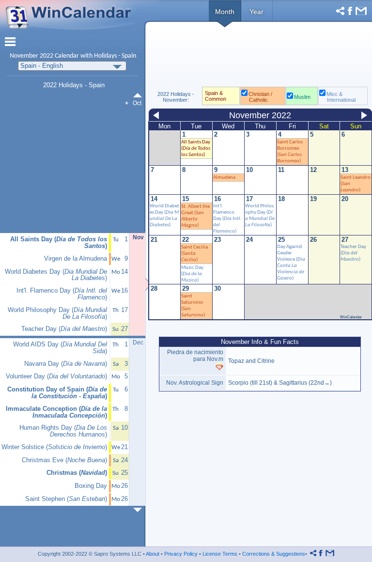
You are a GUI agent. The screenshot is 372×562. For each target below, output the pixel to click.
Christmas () (76, 472)
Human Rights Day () (63, 431)
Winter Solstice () (54, 447)
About (152, 554)
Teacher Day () (64, 329)
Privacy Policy (181, 554)
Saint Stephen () (66, 499)
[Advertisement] (260, 57)
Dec (138, 342)
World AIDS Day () (60, 348)
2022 (46, 56)
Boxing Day (91, 486)
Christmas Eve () (64, 460)
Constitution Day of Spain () (57, 393)
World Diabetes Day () (56, 275)
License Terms (219, 554)
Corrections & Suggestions (273, 554)
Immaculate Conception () (56, 412)
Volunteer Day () (56, 376)
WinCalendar (351, 317)
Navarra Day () (65, 363)
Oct (137, 103)
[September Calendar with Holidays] (139, 95)
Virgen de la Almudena (75, 258)
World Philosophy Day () (57, 313)
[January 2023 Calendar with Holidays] (139, 510)
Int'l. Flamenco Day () (61, 294)
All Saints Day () (195, 148)
